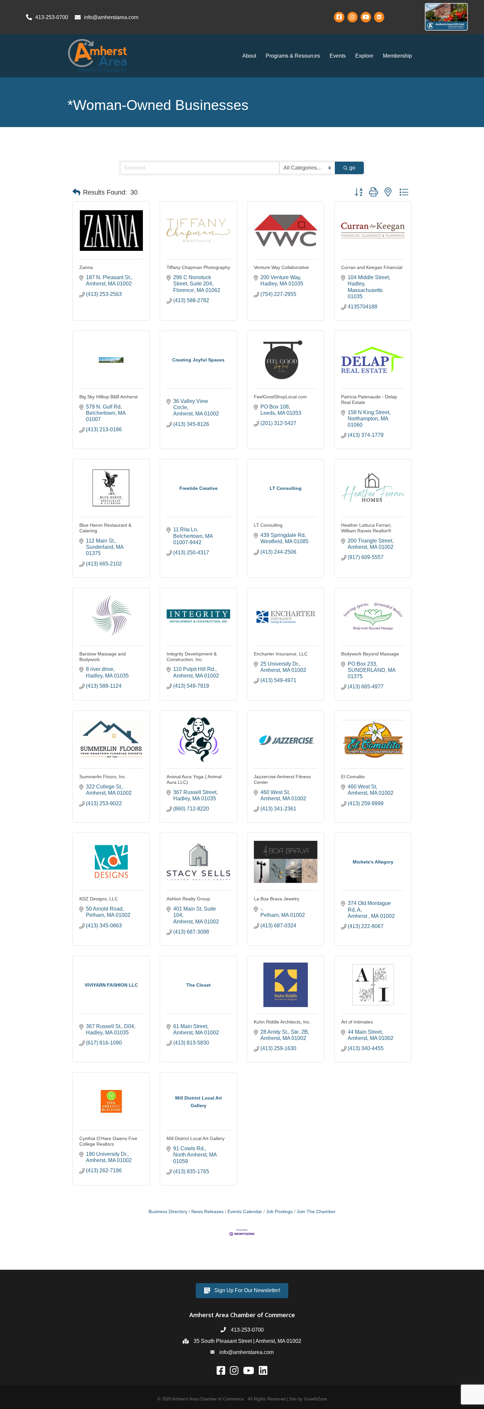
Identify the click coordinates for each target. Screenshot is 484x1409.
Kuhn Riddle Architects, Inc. (282, 1021)
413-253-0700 (247, 1330)
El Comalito (353, 776)
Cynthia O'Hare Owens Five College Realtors (108, 1141)
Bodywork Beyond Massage (370, 653)
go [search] (352, 168)
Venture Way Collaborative (281, 267)
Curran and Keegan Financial (371, 267)
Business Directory (167, 1211)
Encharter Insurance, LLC (281, 653)
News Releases (207, 1211)
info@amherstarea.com (246, 1352)
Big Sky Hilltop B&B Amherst (108, 396)
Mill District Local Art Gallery (196, 1138)
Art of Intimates (357, 1021)
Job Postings (279, 1211)
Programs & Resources (293, 56)
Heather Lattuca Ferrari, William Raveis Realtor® (366, 527)
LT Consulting (268, 525)
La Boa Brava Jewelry (276, 898)
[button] (76, 192)
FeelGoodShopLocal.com (280, 396)
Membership (397, 56)
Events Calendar (245, 1211)
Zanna (86, 267)
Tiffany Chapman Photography (198, 267)
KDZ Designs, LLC (98, 898)
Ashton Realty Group (188, 898)
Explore (364, 56)
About (249, 56)
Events (338, 56)
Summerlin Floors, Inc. (102, 776)
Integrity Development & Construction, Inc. (192, 656)
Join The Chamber (316, 1211)
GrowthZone (315, 1398)
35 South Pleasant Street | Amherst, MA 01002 (247, 1341)
